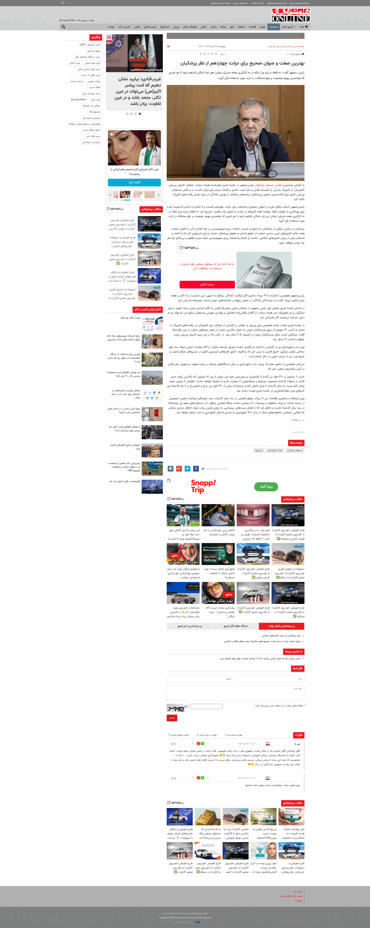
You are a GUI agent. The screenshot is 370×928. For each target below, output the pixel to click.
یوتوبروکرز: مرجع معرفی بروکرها (84, 124)
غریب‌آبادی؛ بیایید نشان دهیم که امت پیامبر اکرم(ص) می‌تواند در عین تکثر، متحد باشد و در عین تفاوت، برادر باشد (137, 91)
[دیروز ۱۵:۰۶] (152, 323)
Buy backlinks (78, 100)
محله (223, 27)
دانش (204, 27)
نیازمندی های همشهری (277, 3)
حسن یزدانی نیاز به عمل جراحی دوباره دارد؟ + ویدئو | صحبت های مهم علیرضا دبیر (260, 659)
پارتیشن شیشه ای (91, 118)
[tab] (281, 626)
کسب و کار (124, 27)
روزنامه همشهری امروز (299, 3)
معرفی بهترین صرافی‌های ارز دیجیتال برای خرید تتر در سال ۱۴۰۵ (125, 394)
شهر (232, 27)
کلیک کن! (134, 182)
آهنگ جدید (94, 87)
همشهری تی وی (240, 3)
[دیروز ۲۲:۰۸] (134, 53)
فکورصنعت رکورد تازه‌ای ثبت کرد (124, 481)
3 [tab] (131, 114)
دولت (270, 46)
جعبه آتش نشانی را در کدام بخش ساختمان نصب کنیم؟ (123, 410)
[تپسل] (181, 248)
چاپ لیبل (95, 100)
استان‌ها (164, 27)
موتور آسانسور (93, 51)
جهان (263, 27)
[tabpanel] (134, 72)
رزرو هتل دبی (93, 136)
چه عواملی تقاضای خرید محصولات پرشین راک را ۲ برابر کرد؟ (123, 374)
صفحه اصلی (299, 46)
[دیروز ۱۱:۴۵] (152, 341)
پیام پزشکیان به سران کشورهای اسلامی (281, 636)
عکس (137, 27)
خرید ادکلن (74, 63)
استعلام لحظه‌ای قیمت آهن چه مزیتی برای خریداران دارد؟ (124, 429)
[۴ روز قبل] (152, 432)
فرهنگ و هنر (190, 27)
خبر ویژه (259, 450)
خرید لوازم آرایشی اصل (89, 69)
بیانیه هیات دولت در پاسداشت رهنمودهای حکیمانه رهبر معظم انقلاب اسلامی (262, 641)
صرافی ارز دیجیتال (91, 106)
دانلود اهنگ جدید (91, 130)
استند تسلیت (76, 81)
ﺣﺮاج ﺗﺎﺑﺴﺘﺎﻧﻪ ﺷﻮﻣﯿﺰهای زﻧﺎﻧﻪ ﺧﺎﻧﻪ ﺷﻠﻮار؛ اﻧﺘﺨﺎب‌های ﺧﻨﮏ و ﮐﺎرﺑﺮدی (123, 338)
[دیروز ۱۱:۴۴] (152, 360)
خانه (302, 27)
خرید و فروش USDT (90, 45)
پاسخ (173, 744)
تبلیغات (298, 901)
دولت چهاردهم (275, 450)
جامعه (241, 27)
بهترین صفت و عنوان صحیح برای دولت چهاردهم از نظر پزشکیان (242, 63)
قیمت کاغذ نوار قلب (130, 318)
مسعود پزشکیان (264, 185)
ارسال (172, 718)
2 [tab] (135, 114)
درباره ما (298, 892)
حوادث (111, 27)
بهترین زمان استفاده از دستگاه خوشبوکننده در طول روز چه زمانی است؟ (124, 358)
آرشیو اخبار (287, 27)
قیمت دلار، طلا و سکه (291, 896)
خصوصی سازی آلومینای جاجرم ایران (125, 447)
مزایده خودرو (94, 81)
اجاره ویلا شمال (92, 63)
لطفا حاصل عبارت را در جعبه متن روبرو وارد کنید (279, 706)
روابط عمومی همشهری (220, 3)
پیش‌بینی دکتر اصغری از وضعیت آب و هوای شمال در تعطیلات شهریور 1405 (124, 467)
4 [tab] (127, 114)
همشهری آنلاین (289, 15)
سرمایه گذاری (207, 285)
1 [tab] (139, 114)
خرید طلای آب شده (90, 75)
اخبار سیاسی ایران (283, 46)
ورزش (176, 27)
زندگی (213, 27)
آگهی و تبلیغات (257, 3)
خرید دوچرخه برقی (91, 94)
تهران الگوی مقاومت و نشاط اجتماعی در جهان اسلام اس (271, 36)
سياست (273, 27)
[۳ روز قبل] (152, 396)
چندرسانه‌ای (150, 27)
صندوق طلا (94, 112)
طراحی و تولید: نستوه (183, 922)
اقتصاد (252, 27)
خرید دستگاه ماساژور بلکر (87, 57)
